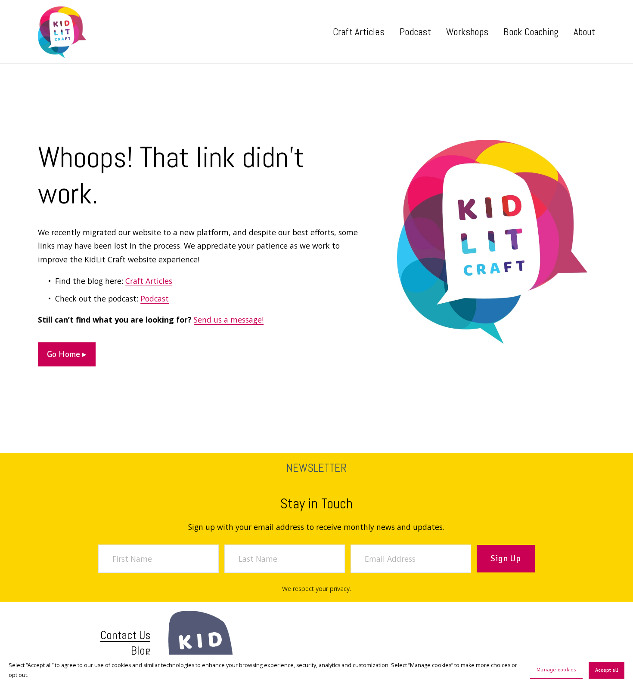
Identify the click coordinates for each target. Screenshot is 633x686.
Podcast (415, 32)
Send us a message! (229, 319)
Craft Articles (148, 281)
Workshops (467, 32)
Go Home (64, 354)
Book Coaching (530, 32)
